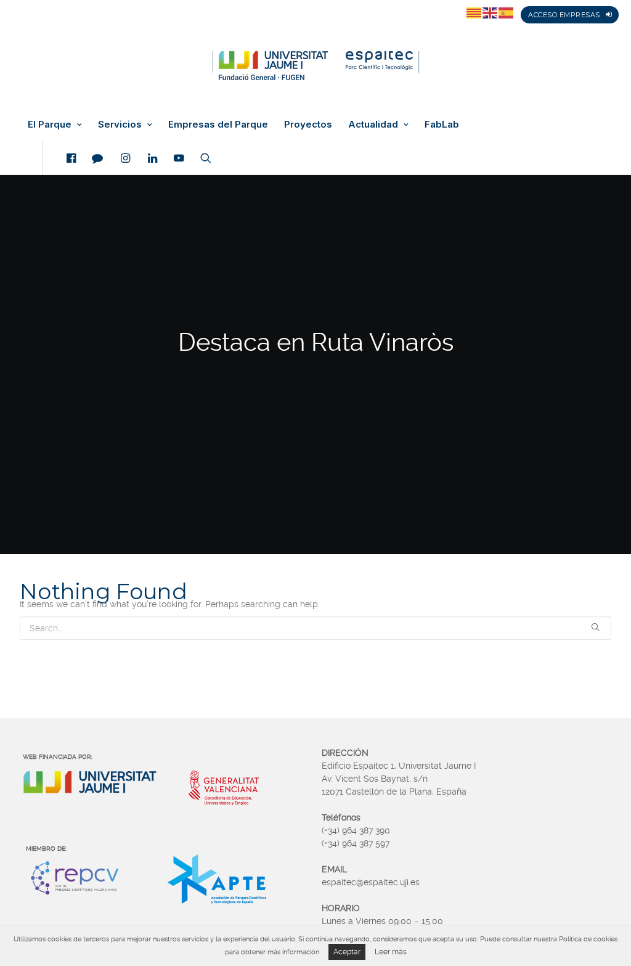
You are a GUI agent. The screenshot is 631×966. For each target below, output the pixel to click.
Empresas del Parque (218, 124)
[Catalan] (474, 12)
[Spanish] (507, 12)
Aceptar (346, 952)
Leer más (391, 952)
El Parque (49, 124)
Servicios (120, 124)
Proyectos (308, 124)
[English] (490, 12)
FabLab (442, 124)
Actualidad (373, 124)
